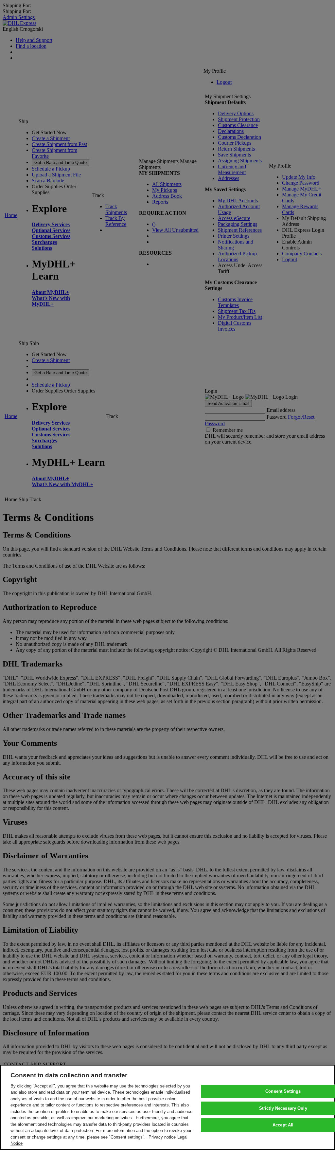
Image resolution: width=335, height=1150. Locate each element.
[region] (167, 1107)
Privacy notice (162, 1137)
